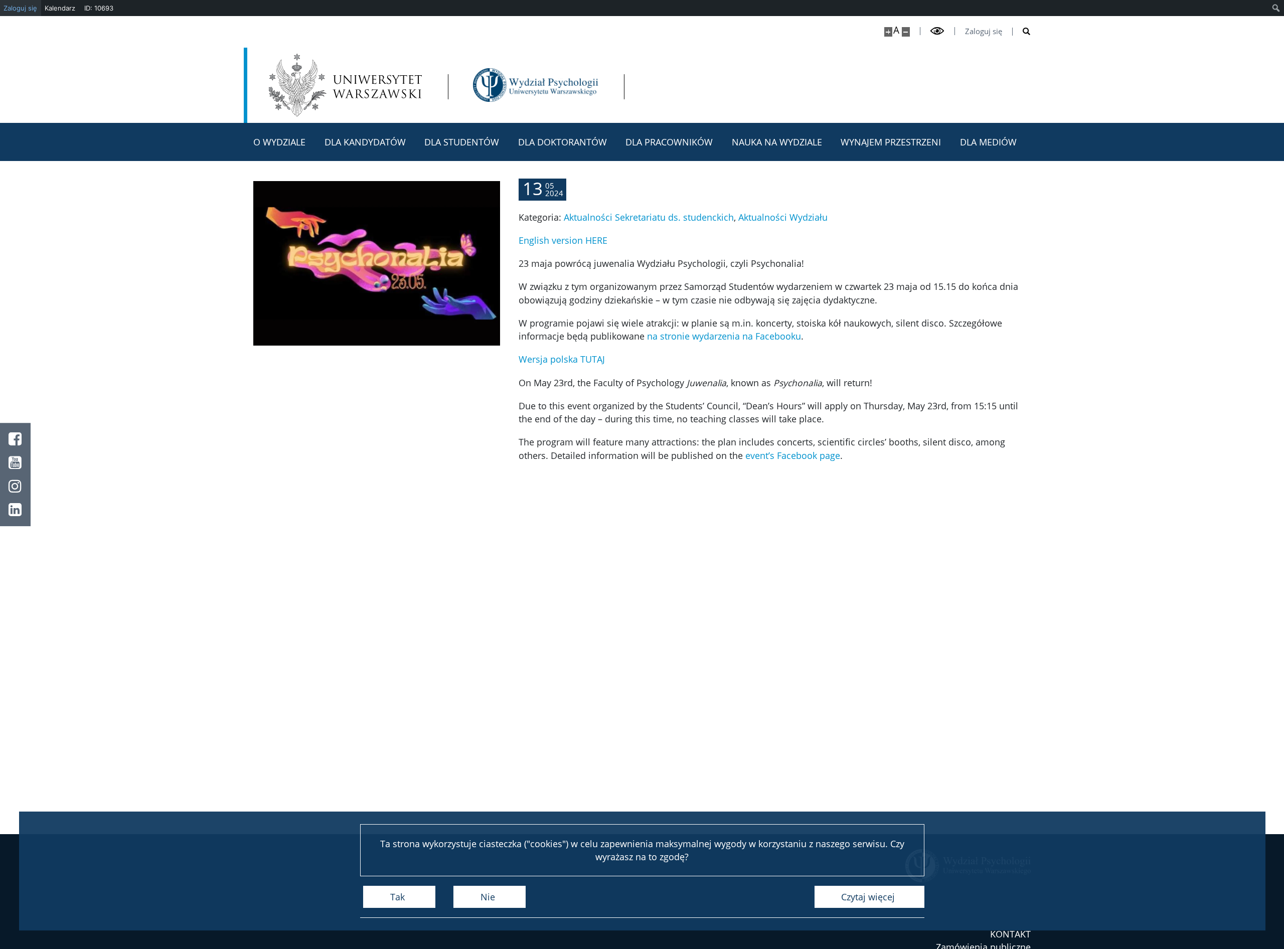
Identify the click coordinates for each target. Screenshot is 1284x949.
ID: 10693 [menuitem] (98, 8)
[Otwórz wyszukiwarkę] (1021, 32)
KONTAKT (1010, 934)
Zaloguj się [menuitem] (20, 8)
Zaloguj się (983, 31)
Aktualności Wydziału (783, 217)
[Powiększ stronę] (888, 32)
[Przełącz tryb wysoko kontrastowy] (937, 31)
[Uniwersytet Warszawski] (345, 85)
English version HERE (563, 240)
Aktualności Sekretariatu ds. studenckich (649, 217)
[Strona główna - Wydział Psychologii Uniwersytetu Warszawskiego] (535, 85)
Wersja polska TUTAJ (562, 359)
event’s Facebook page (792, 455)
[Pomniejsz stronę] (906, 32)
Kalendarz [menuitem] (60, 8)
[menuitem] (1276, 8)
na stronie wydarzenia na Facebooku (724, 336)
